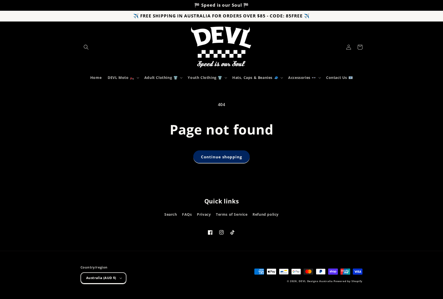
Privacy (204, 214)
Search (170, 214)
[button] (86, 47)
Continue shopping (221, 156)
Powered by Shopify (348, 281)
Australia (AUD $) (101, 277)
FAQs (187, 214)
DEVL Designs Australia (316, 281)
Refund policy (266, 214)
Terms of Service (232, 214)
